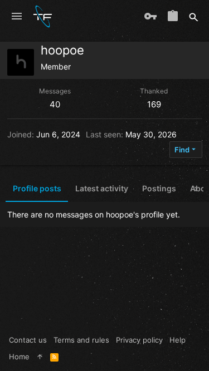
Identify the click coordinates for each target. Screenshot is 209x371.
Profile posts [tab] (37, 188)
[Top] (40, 356)
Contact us (28, 339)
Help (177, 339)
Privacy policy (139, 339)
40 (55, 104)
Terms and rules (81, 339)
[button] (17, 16)
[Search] (193, 16)
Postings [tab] (159, 188)
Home (19, 356)
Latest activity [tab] (101, 188)
